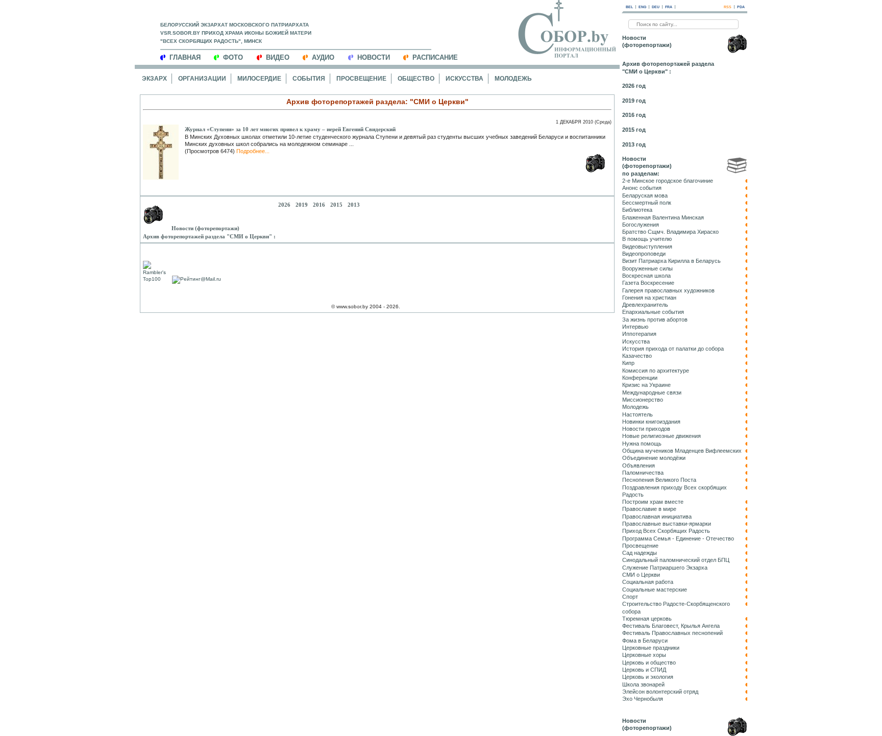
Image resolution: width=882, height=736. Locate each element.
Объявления (638, 465)
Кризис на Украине (646, 385)
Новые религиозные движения (661, 436)
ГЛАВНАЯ (185, 57)
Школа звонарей (643, 684)
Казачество (637, 356)
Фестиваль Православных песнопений (672, 633)
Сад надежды (639, 553)
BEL (629, 7)
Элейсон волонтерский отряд (660, 692)
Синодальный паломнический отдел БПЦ (675, 560)
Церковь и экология (647, 677)
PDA (741, 7)
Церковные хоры (644, 655)
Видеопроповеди (644, 254)
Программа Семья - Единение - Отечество (678, 538)
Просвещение (361, 78)
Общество (416, 78)
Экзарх (154, 78)
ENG (642, 7)
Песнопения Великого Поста (659, 480)
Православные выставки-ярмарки (666, 524)
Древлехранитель (645, 305)
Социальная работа (647, 582)
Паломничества (643, 473)
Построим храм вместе (652, 502)
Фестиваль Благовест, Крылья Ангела (671, 626)
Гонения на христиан (649, 298)
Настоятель (637, 414)
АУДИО (323, 57)
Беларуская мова (645, 195)
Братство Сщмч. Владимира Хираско (670, 232)
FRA (668, 7)
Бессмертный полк (646, 203)
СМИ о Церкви (641, 575)
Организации (202, 78)
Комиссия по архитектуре (655, 370)
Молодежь (513, 78)
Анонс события (642, 188)
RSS (727, 7)
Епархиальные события (653, 312)
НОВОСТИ (373, 57)
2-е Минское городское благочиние (667, 181)
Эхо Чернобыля (642, 699)
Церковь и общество (649, 662)
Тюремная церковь (647, 619)
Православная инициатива (657, 516)
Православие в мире (649, 509)
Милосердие (259, 78)
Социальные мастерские (654, 589)
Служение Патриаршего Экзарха (664, 568)
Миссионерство (642, 400)
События (308, 78)
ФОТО (233, 57)
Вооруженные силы (647, 268)
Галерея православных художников (668, 290)
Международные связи (651, 392)
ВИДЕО (277, 57)
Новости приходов (646, 429)
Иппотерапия (639, 334)
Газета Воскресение (648, 283)
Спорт (630, 597)
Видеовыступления (647, 246)
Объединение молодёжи (653, 458)
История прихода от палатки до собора (673, 349)
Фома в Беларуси (645, 640)
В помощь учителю (647, 239)
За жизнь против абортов (655, 319)
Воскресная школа (646, 276)
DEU (655, 7)
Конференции (639, 378)
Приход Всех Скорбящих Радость (666, 531)
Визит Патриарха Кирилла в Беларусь (671, 261)
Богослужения (640, 225)
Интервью (635, 327)
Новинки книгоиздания (651, 422)
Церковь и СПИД (644, 670)
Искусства (464, 78)
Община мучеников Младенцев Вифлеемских (682, 451)
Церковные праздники (650, 648)
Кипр (628, 363)
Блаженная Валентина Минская (663, 217)
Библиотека (637, 210)
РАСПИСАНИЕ (435, 57)
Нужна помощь (642, 443)
